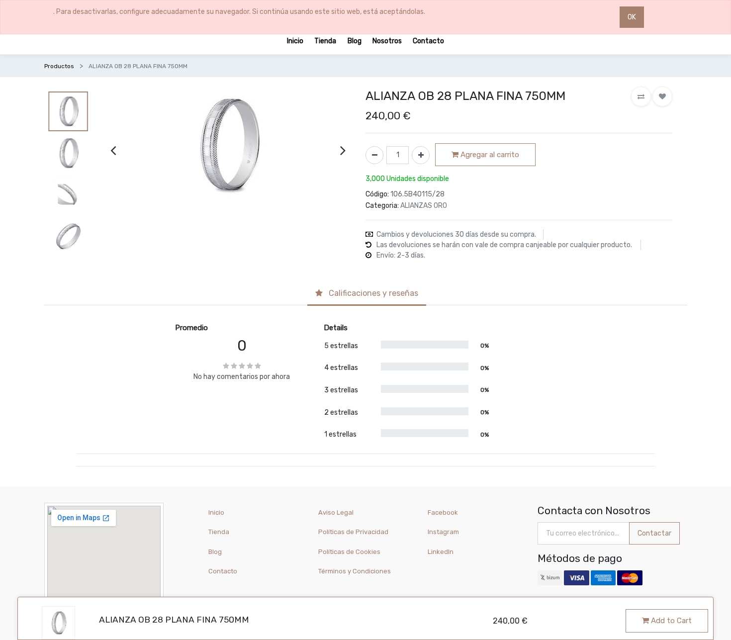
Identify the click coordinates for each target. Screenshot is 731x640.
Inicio (216, 512)
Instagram (443, 532)
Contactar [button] (654, 533)
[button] (641, 96)
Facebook (443, 512)
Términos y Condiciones (354, 571)
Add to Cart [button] (670, 620)
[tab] (366, 294)
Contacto (222, 571)
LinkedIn (441, 551)
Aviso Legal (336, 512)
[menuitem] (295, 40)
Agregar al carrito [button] (488, 154)
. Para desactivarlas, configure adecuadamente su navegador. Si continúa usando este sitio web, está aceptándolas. (239, 11)
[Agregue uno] (421, 155)
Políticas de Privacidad (353, 532)
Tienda (218, 532)
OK (632, 17)
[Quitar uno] (374, 155)
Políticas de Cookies (349, 551)
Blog (215, 551)
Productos (59, 66)
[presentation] (113, 150)
